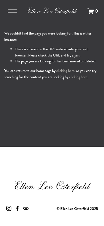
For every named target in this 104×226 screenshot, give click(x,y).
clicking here (65, 70)
